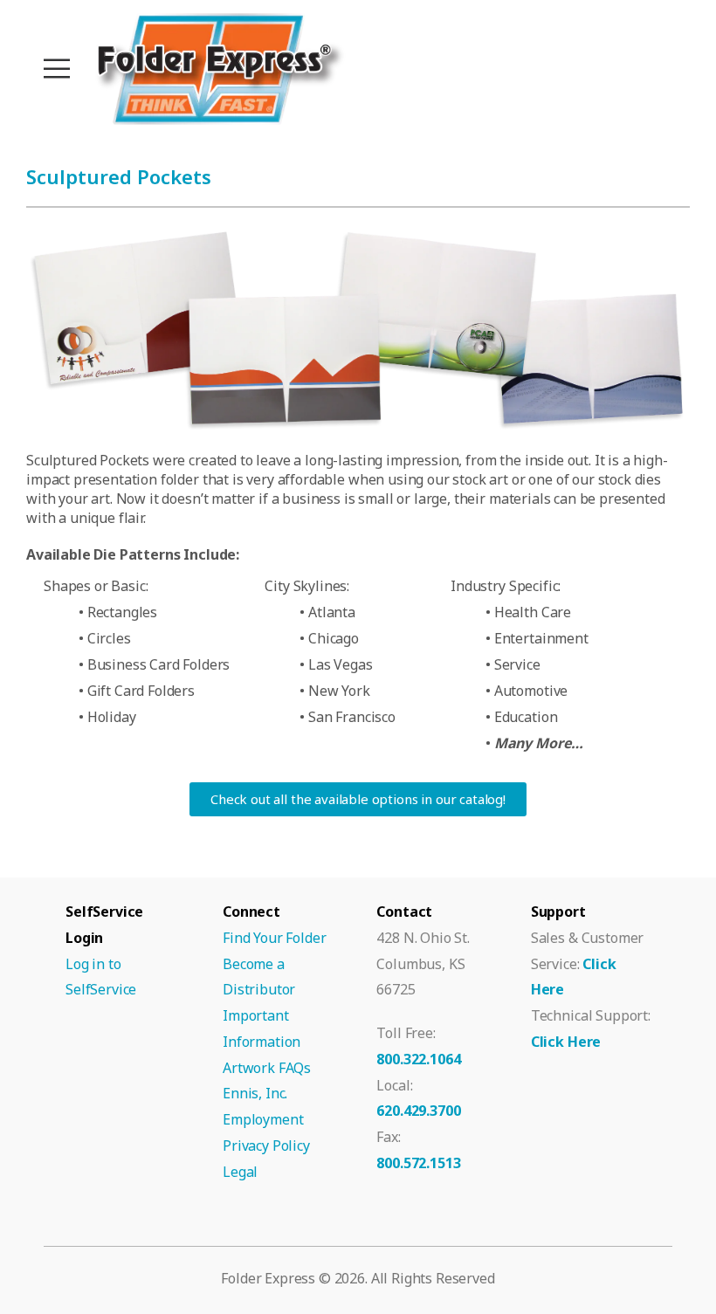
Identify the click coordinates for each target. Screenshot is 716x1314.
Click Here (566, 1041)
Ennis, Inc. (255, 1093)
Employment (263, 1119)
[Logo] (218, 69)
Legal (240, 1171)
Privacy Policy (266, 1145)
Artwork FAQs (267, 1067)
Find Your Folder (274, 937)
